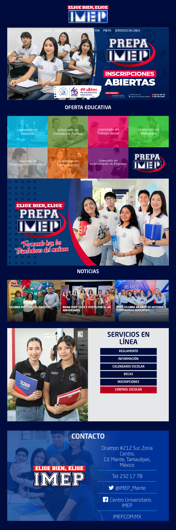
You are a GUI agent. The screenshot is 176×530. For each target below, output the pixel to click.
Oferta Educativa (88, 30)
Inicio (48, 30)
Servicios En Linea (127, 30)
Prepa (107, 30)
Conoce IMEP (64, 30)
